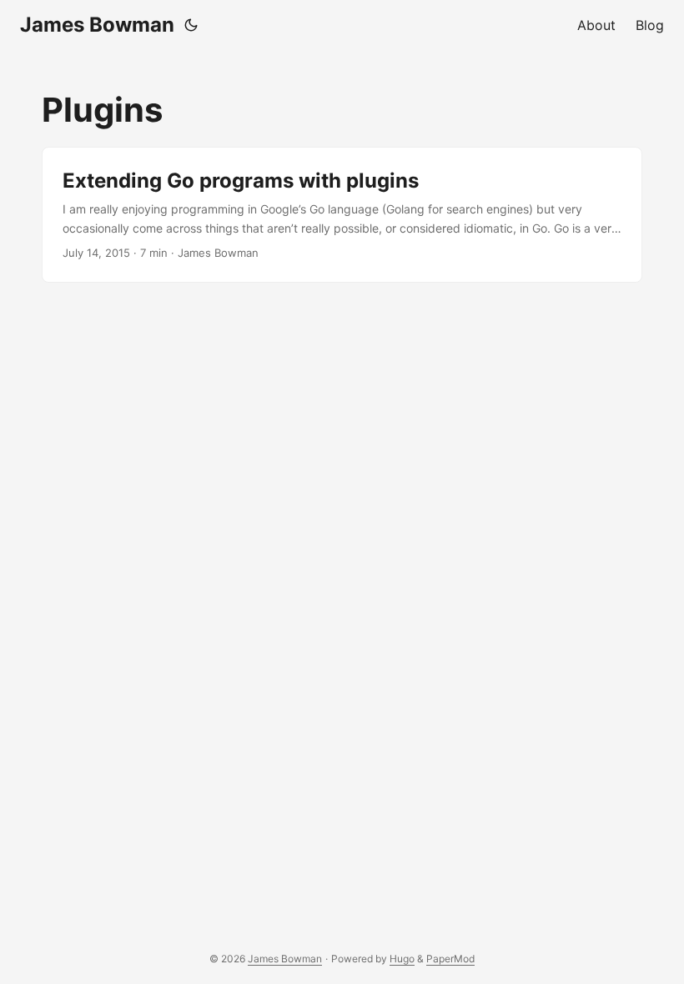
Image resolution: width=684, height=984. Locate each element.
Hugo (402, 958)
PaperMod (450, 958)
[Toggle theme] (191, 25)
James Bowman (97, 25)
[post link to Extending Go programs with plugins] (342, 215)
